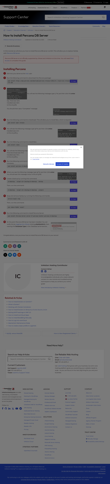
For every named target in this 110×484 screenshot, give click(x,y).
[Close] (81, 147)
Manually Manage (48, 164)
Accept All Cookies (62, 164)
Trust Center (36, 159)
